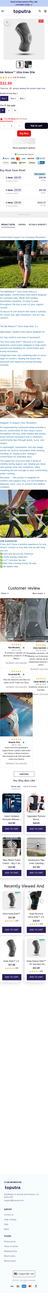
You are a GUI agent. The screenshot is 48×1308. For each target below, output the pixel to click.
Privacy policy (9, 1241)
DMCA (6, 1229)
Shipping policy (10, 1251)
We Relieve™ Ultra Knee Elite (16, 663)
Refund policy (10, 1261)
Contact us (8, 1215)
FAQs (6, 1224)
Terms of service (11, 1246)
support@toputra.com (14, 1200)
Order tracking (10, 1220)
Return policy (9, 1256)
